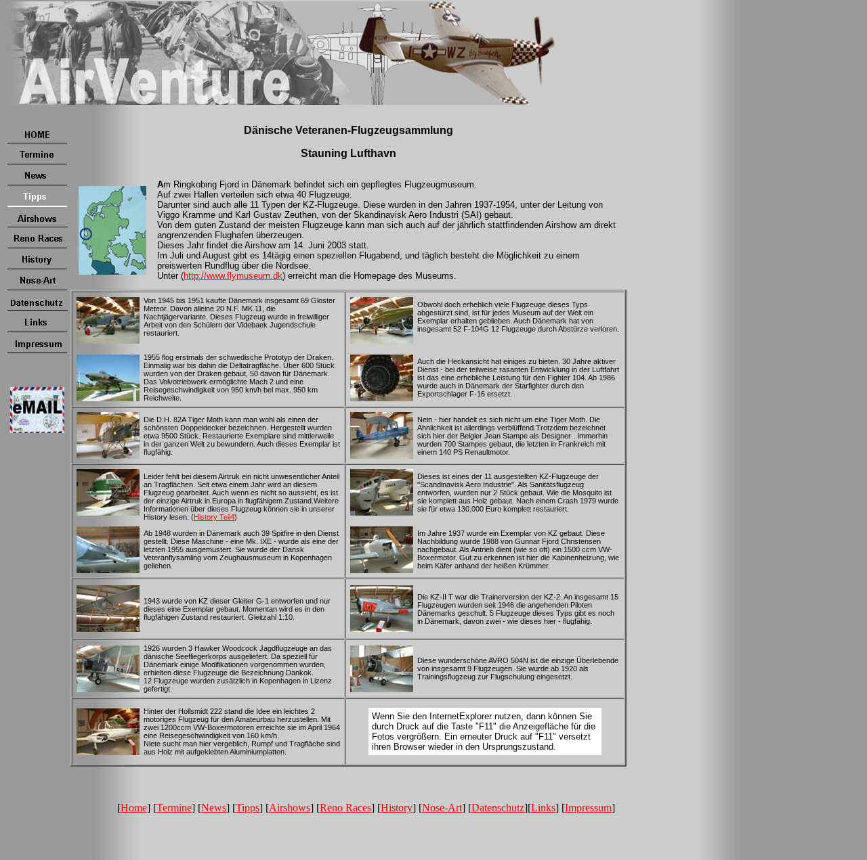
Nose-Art (442, 807)
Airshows (289, 807)
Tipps (247, 807)
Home (134, 807)
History (397, 807)
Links (543, 807)
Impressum (588, 807)
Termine (174, 807)
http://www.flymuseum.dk (233, 276)
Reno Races (345, 807)
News (213, 807)
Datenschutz (497, 807)
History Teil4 (214, 517)
